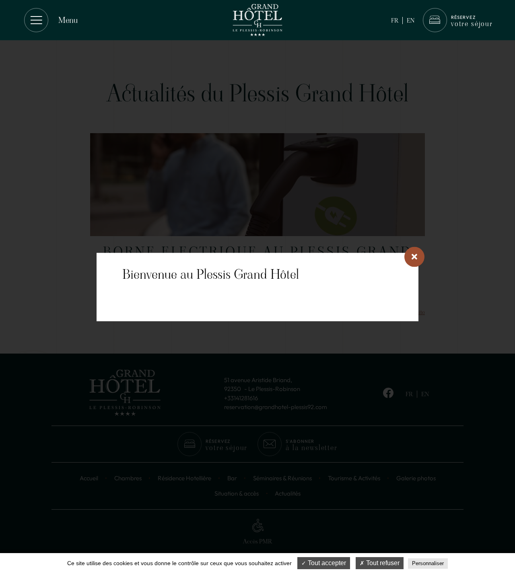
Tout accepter (326, 563)
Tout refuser (382, 563)
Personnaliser (428, 563)
